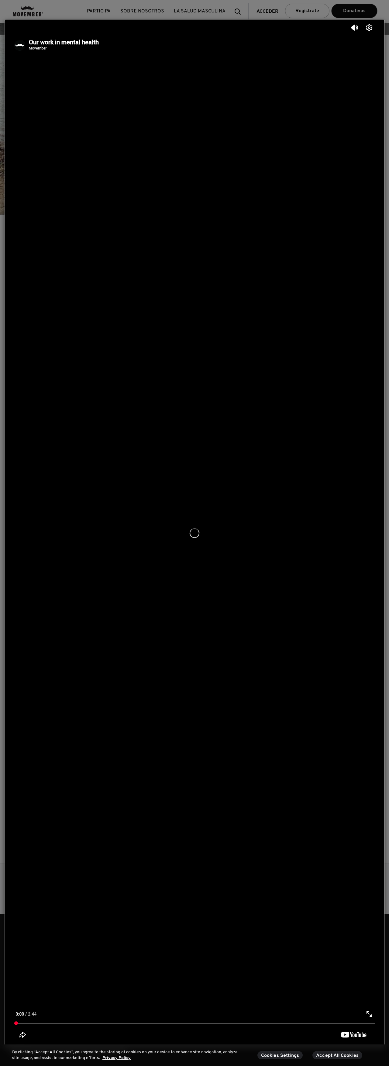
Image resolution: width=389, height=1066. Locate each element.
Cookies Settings (280, 1055)
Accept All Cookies (337, 1055)
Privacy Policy (116, 1058)
